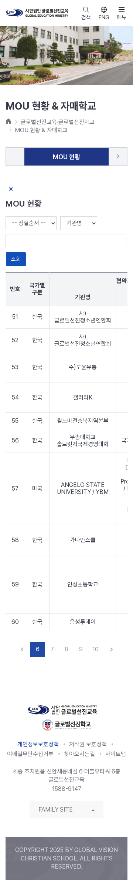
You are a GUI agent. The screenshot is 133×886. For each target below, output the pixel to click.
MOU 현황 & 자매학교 (41, 130)
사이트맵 (115, 754)
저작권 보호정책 (88, 744)
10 (95, 649)
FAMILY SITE (55, 809)
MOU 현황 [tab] (66, 157)
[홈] (8, 121)
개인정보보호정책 (38, 744)
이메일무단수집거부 (30, 754)
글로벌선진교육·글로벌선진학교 (58, 122)
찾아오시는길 (79, 754)
